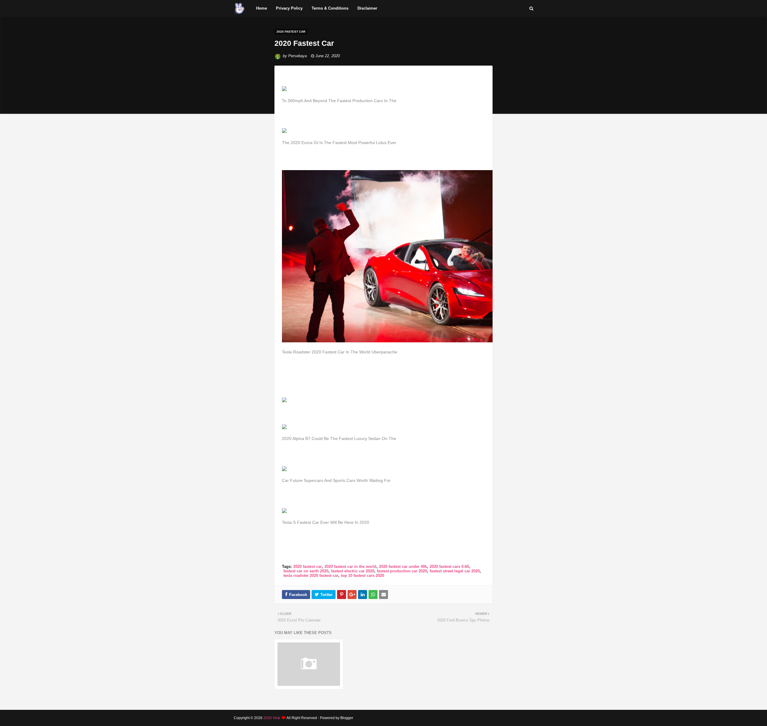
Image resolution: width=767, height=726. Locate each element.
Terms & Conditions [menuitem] (330, 8)
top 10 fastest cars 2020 (362, 575)
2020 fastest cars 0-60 (449, 566)
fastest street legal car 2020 (455, 571)
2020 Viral (271, 718)
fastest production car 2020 (402, 571)
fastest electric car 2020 (352, 571)
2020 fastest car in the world (350, 566)
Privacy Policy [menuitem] (289, 8)
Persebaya (297, 56)
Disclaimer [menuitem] (367, 8)
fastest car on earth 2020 (305, 571)
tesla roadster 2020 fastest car (310, 575)
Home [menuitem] (261, 8)
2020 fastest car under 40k (403, 566)
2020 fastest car (307, 566)
